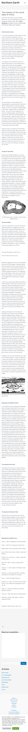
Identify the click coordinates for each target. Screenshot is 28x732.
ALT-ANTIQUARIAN (6, 675)
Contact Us (14, 701)
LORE (3, 684)
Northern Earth (11, 2)
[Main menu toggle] (24, 2)
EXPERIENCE (5, 682)
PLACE (3, 689)
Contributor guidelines (14, 713)
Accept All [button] (15, 728)
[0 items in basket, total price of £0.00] (3, 626)
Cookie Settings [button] (7, 728)
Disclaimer (14, 710)
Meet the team (14, 700)
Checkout (14, 707)
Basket (14, 705)
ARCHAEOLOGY (6, 677)
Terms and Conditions (14, 712)
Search (23, 663)
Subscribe (14, 703)
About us (14, 698)
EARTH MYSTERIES (6, 680)
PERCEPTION (5, 687)
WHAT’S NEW (5, 672)
